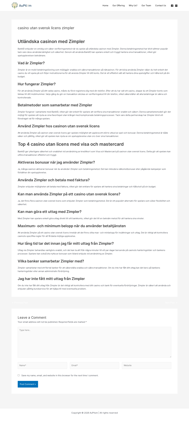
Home (105, 5)
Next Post (171, 303)
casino (40, 33)
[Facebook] (172, 5)
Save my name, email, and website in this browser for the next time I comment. (59, 375)
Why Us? (133, 5)
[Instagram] (176, 5)
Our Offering (118, 5)
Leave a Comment (26, 33)
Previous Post (20, 303)
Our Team (146, 5)
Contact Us (160, 5)
